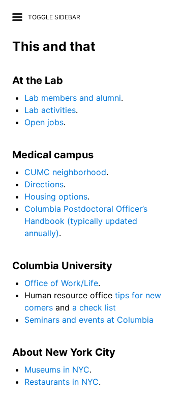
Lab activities (50, 110)
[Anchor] (102, 45)
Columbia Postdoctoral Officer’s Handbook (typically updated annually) (85, 221)
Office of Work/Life (61, 283)
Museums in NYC (56, 369)
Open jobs (44, 122)
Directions (44, 184)
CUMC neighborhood (65, 172)
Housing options (55, 196)
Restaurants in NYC (61, 382)
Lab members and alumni (72, 98)
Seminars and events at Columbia (89, 320)
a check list (94, 307)
